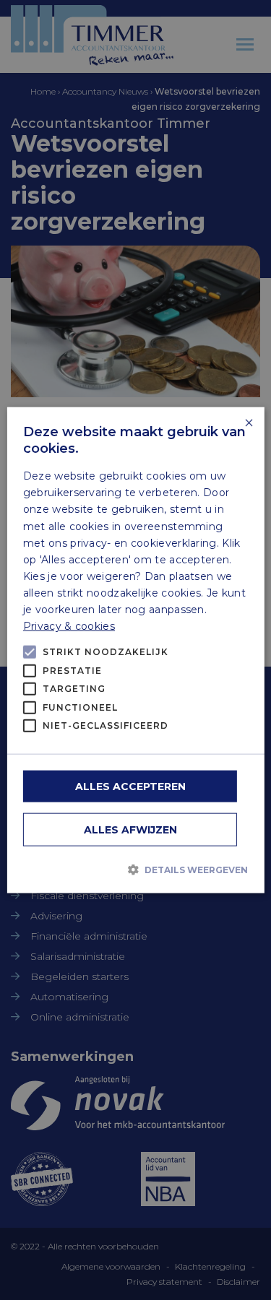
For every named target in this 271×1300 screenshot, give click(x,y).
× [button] (248, 423)
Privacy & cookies (69, 626)
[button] (135, 869)
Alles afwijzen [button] (130, 829)
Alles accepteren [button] (130, 785)
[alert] (135, 650)
